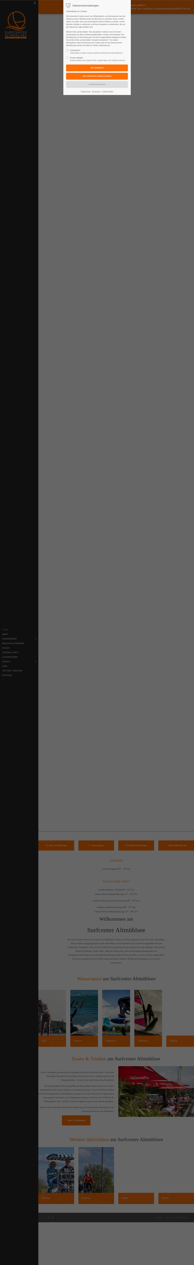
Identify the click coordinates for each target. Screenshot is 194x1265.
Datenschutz (85, 91)
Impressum (96, 91)
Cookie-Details (107, 91)
